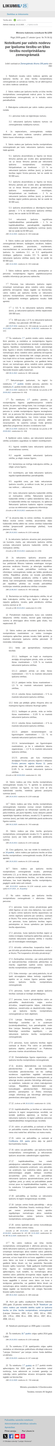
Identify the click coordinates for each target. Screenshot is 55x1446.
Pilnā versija (10, 1431)
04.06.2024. (21, 775)
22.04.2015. (7, 1233)
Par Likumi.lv (28, 1431)
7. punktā (18, 384)
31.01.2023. (35, 1233)
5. (51, 850)
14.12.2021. (13, 234)
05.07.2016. (13, 326)
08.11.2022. (13, 373)
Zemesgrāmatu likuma (29, 63)
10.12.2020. (7, 328)
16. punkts (26, 1334)
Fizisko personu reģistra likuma (27, 763)
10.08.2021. (35, 328)
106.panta (44, 63)
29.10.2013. (21, 510)
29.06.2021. (7, 392)
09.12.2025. (13, 824)
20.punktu (23, 889)
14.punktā (10, 852)
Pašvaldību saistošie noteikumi (19, 1420)
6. (13, 387)
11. (44, 763)
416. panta (25, 1141)
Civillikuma (13, 1141)
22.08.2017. (13, 589)
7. (23, 338)
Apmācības (10, 1427)
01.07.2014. (12, 889)
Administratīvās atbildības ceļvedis (21, 1424)
